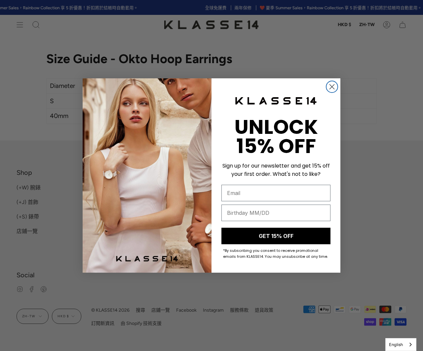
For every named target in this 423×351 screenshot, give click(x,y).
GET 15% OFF (276, 236)
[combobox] (400, 344)
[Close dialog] (332, 87)
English (396, 344)
